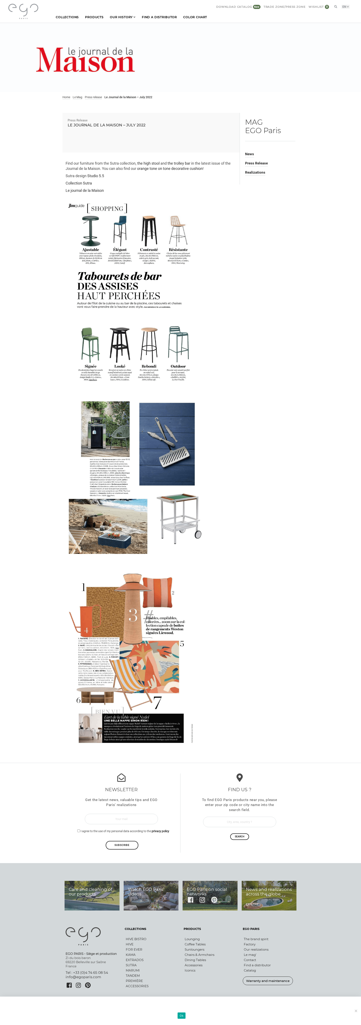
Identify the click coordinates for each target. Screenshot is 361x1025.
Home (66, 97)
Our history (121, 17)
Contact (250, 960)
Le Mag (77, 97)
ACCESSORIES (137, 986)
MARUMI (133, 970)
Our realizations (256, 949)
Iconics (190, 970)
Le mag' (250, 955)
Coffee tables (195, 944)
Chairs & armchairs (199, 955)
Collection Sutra (79, 183)
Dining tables (195, 960)
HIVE (129, 944)
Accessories (193, 965)
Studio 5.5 (95, 176)
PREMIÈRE (134, 981)
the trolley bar (179, 163)
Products (94, 17)
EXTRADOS (135, 960)
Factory (249, 944)
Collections (67, 17)
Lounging (192, 939)
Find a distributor (159, 17)
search (239, 836)
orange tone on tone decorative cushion (170, 169)
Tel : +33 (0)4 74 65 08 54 (87, 972)
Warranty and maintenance (268, 981)
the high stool (148, 163)
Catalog (250, 970)
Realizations (255, 172)
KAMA (131, 955)
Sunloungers (194, 949)
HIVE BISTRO (136, 939)
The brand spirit (256, 939)
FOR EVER (134, 949)
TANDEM (133, 976)
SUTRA (131, 965)
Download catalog (234, 6)
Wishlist (317, 6)
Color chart (195, 17)
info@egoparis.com (83, 977)
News (249, 154)
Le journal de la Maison (85, 190)
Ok (181, 1015)
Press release (93, 97)
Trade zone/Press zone (285, 6)
